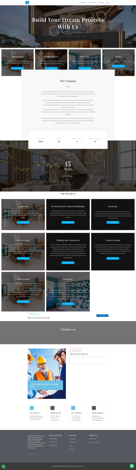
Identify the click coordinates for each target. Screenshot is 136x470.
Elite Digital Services (79, 466)
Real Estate (101, 2)
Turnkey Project (92, 2)
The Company (82, 2)
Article (107, 2)
